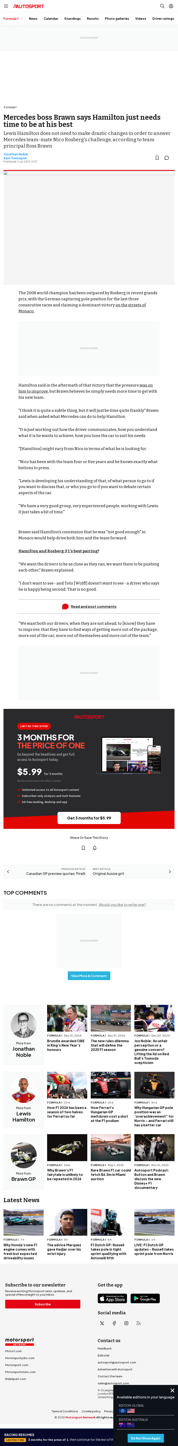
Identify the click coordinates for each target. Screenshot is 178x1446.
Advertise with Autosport (115, 1369)
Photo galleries (117, 18)
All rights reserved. (110, 1417)
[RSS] (138, 1323)
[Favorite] (157, 157)
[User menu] (171, 6)
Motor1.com (13, 1351)
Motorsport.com (16, 1365)
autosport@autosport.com (117, 1362)
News (33, 18)
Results (93, 18)
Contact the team (110, 1376)
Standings (72, 18)
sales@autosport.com (113, 1383)
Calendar (51, 18)
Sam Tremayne (15, 158)
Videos (140, 18)
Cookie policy (91, 1411)
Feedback (105, 1348)
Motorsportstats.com (20, 1372)
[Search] (162, 6)
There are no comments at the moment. (89, 904)
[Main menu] (6, 6)
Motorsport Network (80, 1417)
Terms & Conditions (64, 1411)
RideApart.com (15, 1379)
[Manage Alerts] (94, 848)
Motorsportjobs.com (20, 1358)
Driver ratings (163, 18)
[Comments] (168, 157)
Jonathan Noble (15, 154)
